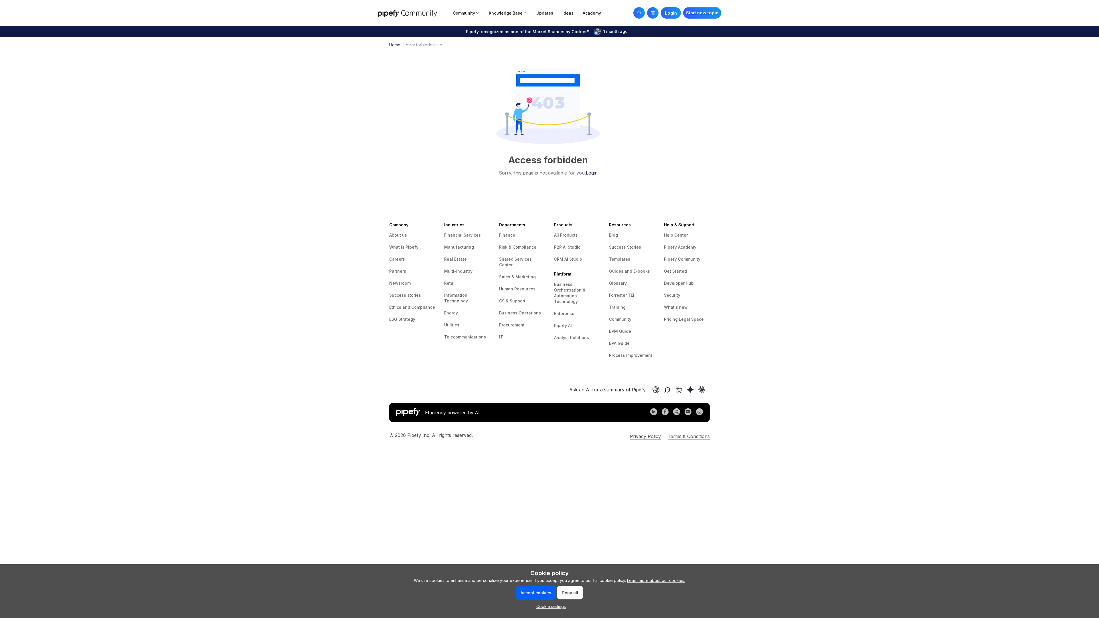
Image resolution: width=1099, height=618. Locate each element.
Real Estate (455, 259)
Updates (544, 13)
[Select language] (653, 13)
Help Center (676, 235)
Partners (397, 271)
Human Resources (517, 288)
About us (398, 235)
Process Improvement (630, 355)
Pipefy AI (563, 325)
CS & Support (512, 300)
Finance (507, 235)
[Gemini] (690, 389)
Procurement (512, 324)
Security (672, 295)
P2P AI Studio (567, 247)
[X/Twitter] (676, 412)
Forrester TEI (621, 295)
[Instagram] (699, 412)
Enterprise (564, 313)
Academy (592, 13)
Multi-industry (458, 271)
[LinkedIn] (653, 412)
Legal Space (691, 319)
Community (620, 319)
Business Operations (520, 312)
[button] (702, 13)
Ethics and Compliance (412, 307)
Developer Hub (679, 283)
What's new (676, 307)
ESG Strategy (402, 319)
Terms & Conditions (689, 436)
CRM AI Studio (568, 259)
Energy (451, 312)
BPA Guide (619, 343)
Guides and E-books (629, 271)
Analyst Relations (571, 337)
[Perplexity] (678, 389)
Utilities (451, 324)
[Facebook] (665, 412)
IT (501, 336)
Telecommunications (465, 336)
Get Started (675, 271)
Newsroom (400, 283)
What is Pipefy (403, 247)
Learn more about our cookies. (656, 580)
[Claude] (701, 389)
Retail (450, 283)
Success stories (405, 295)
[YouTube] (688, 412)
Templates (619, 259)
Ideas (568, 13)
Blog (613, 235)
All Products (566, 235)
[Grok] (667, 389)
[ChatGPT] (656, 389)
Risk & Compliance (517, 247)
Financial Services (462, 235)
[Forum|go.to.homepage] (413, 12)
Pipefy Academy (680, 247)
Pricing (671, 319)
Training (617, 307)
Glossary (618, 283)
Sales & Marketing (517, 276)
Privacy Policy (645, 436)
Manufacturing (459, 247)
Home (394, 44)
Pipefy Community (682, 259)
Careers (397, 259)
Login (592, 173)
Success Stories (625, 247)
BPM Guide (620, 331)
